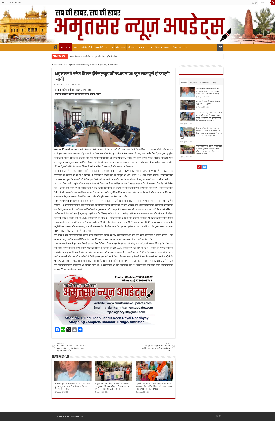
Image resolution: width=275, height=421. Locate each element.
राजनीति (99, 47)
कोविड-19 (86, 47)
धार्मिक (142, 47)
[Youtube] (253, 2)
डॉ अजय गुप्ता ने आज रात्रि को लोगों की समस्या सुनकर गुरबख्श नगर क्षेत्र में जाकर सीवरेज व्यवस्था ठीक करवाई (72, 386)
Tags (215, 83)
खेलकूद (131, 47)
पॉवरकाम (120, 47)
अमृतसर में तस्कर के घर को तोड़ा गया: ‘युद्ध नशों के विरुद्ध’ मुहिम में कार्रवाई (93, 56)
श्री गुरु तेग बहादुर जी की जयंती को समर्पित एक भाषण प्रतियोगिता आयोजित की (156, 347)
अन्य (150, 47)
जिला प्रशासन (162, 47)
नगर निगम (65, 47)
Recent (184, 83)
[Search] (273, 2)
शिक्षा (76, 47)
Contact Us (180, 47)
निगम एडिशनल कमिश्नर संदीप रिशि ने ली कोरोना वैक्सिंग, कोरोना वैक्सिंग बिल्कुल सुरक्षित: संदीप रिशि (71, 347)
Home (55, 47)
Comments (204, 83)
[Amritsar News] (137, 24)
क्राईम (109, 47)
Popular (193, 83)
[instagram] (256, 2)
